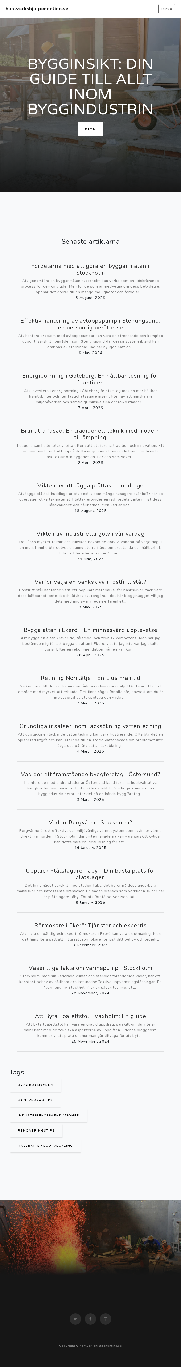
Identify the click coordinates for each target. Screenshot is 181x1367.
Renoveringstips (36, 1131)
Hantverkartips (35, 1100)
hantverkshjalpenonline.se (37, 8)
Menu (165, 9)
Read (90, 129)
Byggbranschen (35, 1085)
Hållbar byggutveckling (45, 1146)
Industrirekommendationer (49, 1115)
